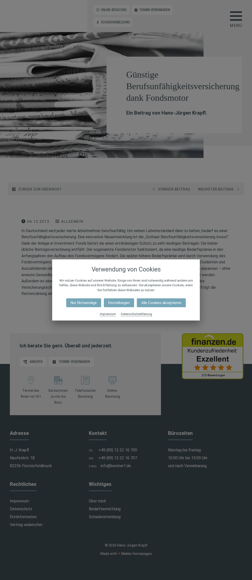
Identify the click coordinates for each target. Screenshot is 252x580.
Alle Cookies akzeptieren (161, 303)
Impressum (108, 314)
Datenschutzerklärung (136, 314)
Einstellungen (119, 303)
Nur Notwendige (84, 303)
